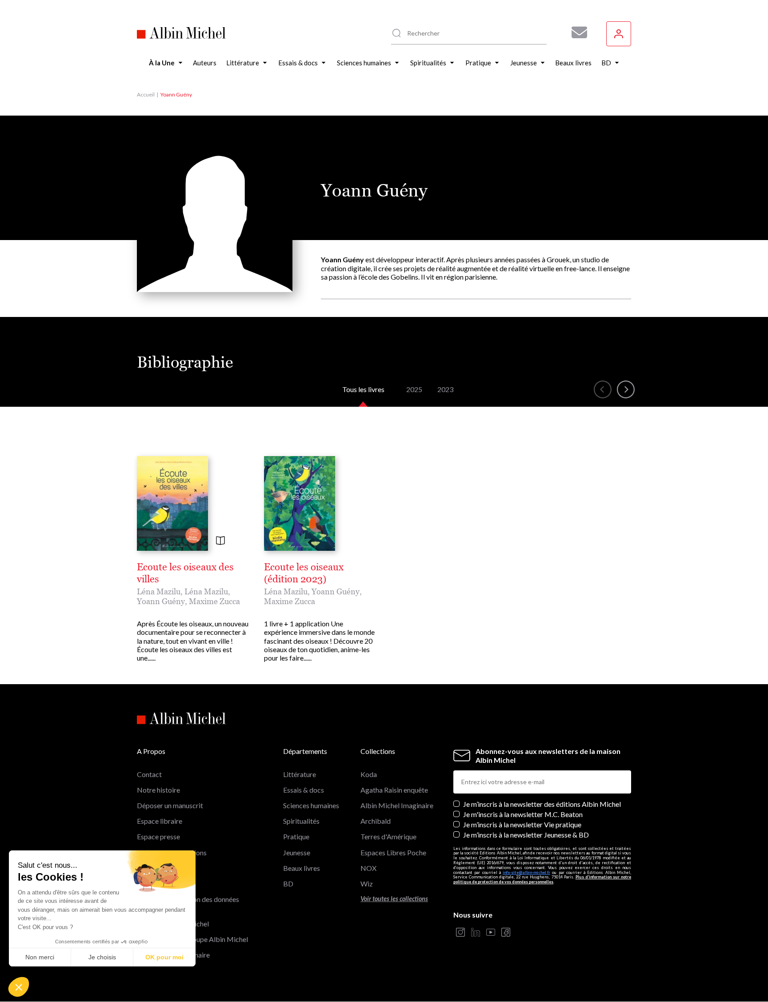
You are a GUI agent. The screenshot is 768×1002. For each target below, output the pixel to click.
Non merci (39, 957)
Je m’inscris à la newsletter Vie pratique (522, 824)
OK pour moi (164, 957)
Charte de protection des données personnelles (188, 903)
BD (288, 883)
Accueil (146, 94)
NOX (368, 868)
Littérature (299, 774)
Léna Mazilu (158, 591)
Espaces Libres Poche (393, 852)
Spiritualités (301, 821)
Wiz (366, 883)
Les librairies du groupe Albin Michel (192, 939)
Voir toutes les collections (394, 898)
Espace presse (158, 836)
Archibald (375, 821)
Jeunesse (296, 852)
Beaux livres (301, 868)
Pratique (296, 836)
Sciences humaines (311, 805)
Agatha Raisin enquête (394, 790)
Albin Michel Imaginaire (173, 954)
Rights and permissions (172, 852)
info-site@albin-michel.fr (526, 872)
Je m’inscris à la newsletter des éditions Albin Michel (542, 804)
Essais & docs (303, 790)
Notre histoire (158, 790)
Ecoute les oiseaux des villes (185, 573)
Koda (368, 774)
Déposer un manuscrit (170, 805)
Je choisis (102, 957)
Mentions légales (163, 868)
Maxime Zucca (214, 601)
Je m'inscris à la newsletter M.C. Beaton (523, 814)
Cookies (149, 883)
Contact (149, 774)
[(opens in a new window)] (460, 933)
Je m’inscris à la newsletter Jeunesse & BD (526, 834)
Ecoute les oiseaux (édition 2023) (304, 573)
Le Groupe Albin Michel (173, 923)
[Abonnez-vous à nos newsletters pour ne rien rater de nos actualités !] (576, 32)
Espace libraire (159, 821)
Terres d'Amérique (388, 836)
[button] (18, 987)
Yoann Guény (161, 601)
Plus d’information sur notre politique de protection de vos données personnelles (542, 879)
